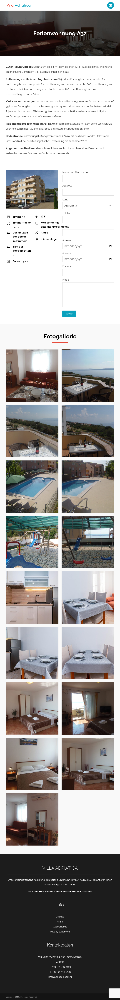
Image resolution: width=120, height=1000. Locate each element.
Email (65, 226)
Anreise (66, 240)
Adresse (67, 186)
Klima (60, 921)
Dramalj (60, 916)
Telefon (66, 213)
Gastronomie (60, 926)
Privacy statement (60, 931)
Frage (65, 279)
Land (65, 199)
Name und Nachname (75, 172)
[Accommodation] (19, 5)
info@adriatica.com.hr (60, 977)
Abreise (66, 253)
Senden (69, 313)
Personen (67, 266)
